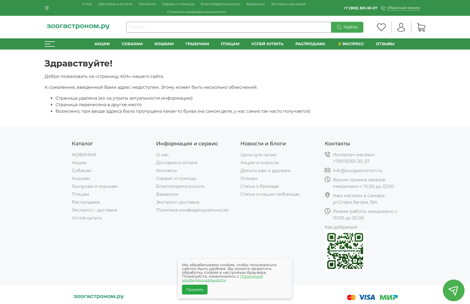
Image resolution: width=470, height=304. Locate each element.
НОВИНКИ (84, 154)
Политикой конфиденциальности (222, 278)
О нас (87, 4)
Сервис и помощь (178, 4)
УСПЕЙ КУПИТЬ (267, 43)
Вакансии (255, 4)
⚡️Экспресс (350, 43)
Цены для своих (258, 154)
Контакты (147, 4)
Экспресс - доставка (94, 210)
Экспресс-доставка (288, 4)
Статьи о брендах (259, 186)
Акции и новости (259, 162)
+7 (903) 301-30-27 (360, 8)
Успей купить (87, 217)
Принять (194, 289)
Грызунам (197, 43)
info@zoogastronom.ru (358, 170)
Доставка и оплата (115, 4)
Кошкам (164, 43)
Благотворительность (220, 4)
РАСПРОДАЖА (310, 43)
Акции (102, 43)
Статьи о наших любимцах (269, 194)
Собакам (132, 43)
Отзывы (385, 43)
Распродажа (86, 202)
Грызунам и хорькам (95, 186)
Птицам (230, 43)
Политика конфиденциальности (196, 12)
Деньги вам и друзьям (265, 170)
